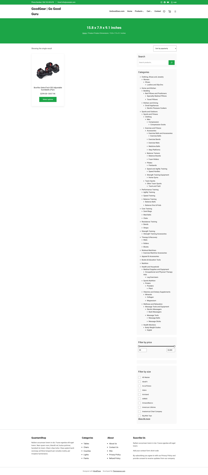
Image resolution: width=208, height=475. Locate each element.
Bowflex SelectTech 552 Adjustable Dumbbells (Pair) (48, 89)
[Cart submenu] (151, 11)
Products (138, 11)
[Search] (172, 62)
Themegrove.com (119, 471)
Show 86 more (144, 419)
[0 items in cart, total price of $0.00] (169, 11)
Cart (148, 11)
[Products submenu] (143, 11)
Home (84, 33)
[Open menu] (175, 11)
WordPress (97, 471)
